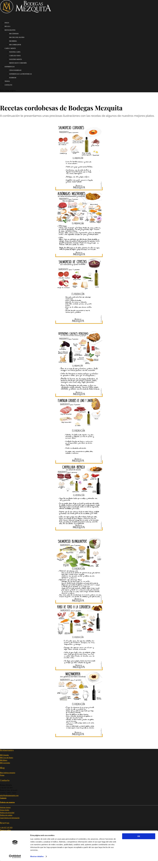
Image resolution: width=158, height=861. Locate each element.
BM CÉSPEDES (14, 34)
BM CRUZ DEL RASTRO (16, 37)
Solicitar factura (5, 807)
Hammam (12, 78)
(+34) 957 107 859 (6, 827)
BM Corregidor (5, 763)
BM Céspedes (4, 755)
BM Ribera (3, 760)
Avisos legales (4, 810)
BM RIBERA (13, 41)
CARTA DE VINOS (15, 56)
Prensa (2, 775)
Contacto (8, 85)
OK (138, 836)
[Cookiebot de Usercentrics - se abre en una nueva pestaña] (15, 856)
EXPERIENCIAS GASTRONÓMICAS (20, 74)
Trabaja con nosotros (7, 802)
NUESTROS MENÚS (15, 59)
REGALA (7, 26)
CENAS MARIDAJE (15, 70)
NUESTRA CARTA (14, 52)
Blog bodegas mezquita (7, 773)
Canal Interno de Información (9, 818)
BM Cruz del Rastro (6, 757)
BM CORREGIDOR (15, 45)
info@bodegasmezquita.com (9, 795)
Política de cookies (6, 815)
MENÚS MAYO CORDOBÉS (18, 63)
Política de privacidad (7, 813)
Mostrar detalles (37, 856)
